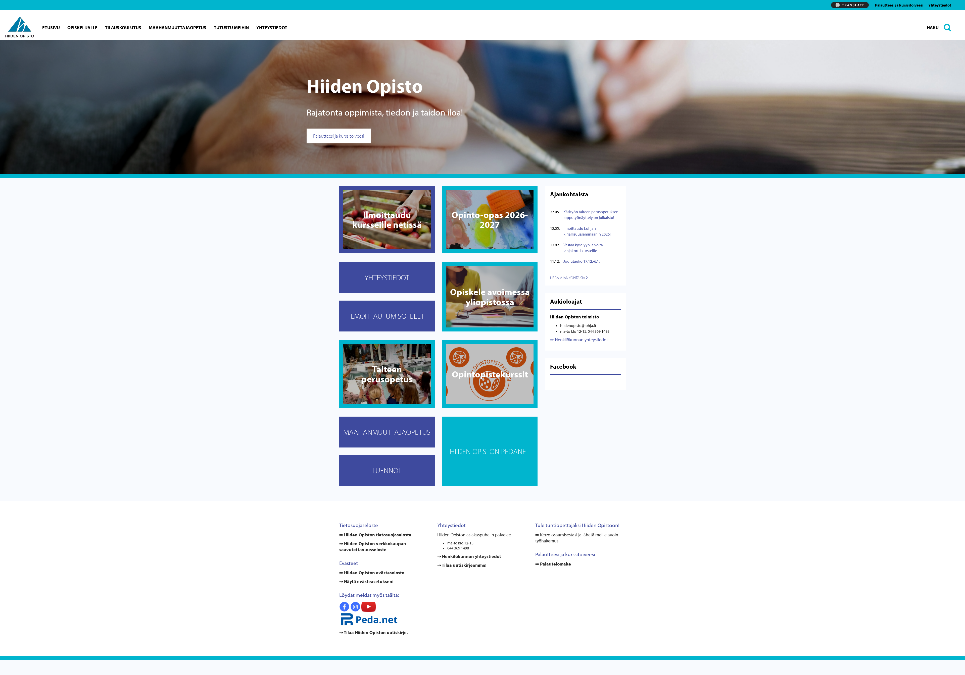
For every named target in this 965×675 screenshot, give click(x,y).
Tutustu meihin (231, 27)
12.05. (555, 228)
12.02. (555, 244)
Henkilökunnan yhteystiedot (581, 340)
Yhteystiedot (939, 5)
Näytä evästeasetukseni (369, 581)
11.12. (555, 261)
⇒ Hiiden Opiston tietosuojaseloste (375, 535)
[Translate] (850, 5)
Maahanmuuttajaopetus (177, 27)
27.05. (555, 211)
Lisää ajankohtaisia (568, 277)
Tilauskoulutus (123, 27)
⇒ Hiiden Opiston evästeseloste (371, 573)
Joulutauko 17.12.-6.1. (581, 261)
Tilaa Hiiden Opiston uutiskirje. (375, 632)
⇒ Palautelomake (553, 564)
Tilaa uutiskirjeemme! (464, 565)
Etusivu (51, 27)
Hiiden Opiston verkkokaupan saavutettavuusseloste (372, 546)
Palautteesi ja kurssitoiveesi (899, 5)
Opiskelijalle (82, 27)
